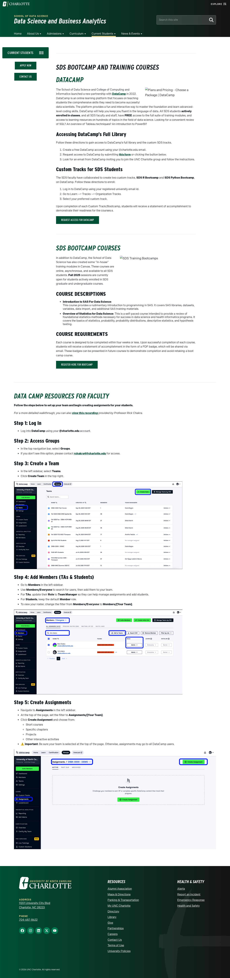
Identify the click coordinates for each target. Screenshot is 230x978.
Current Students (102, 33)
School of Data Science (31, 16)
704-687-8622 (28, 919)
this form (125, 154)
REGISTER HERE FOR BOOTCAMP (77, 364)
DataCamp (119, 93)
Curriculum (77, 33)
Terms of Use (116, 945)
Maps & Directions (119, 894)
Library (112, 917)
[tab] (25, 52)
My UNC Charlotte (119, 905)
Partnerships (116, 928)
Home (18, 33)
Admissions (54, 33)
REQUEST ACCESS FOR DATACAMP (77, 220)
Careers (113, 934)
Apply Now (25, 65)
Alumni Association (120, 888)
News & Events (130, 33)
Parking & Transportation (123, 900)
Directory (113, 911)
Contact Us (25, 76)
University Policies (119, 951)
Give (110, 922)
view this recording (85, 413)
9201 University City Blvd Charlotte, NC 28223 (34, 905)
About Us (33, 33)
